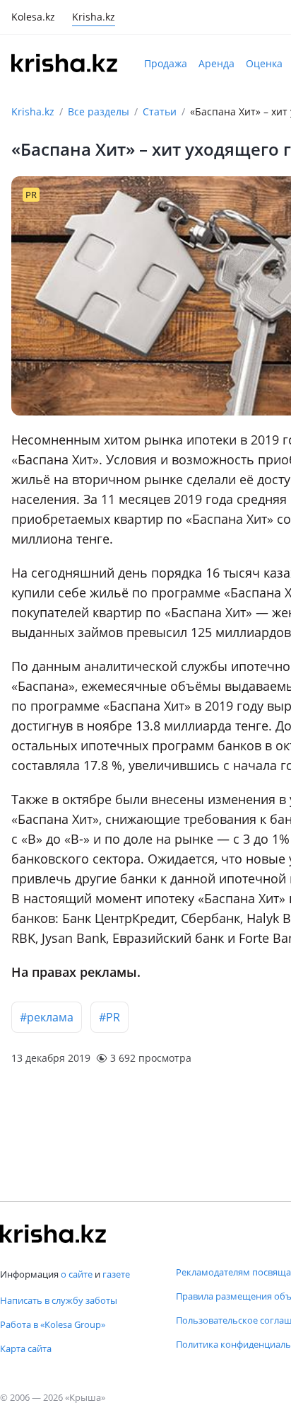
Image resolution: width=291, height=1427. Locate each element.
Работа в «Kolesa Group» (52, 1324)
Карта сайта (26, 1348)
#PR (109, 1017)
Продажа (165, 63)
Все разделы (98, 111)
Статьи (160, 111)
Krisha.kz (32, 111)
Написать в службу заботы (58, 1300)
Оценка (264, 63)
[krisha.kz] (53, 1234)
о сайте (77, 1274)
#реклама (46, 1017)
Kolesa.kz (33, 18)
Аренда (216, 63)
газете (116, 1274)
